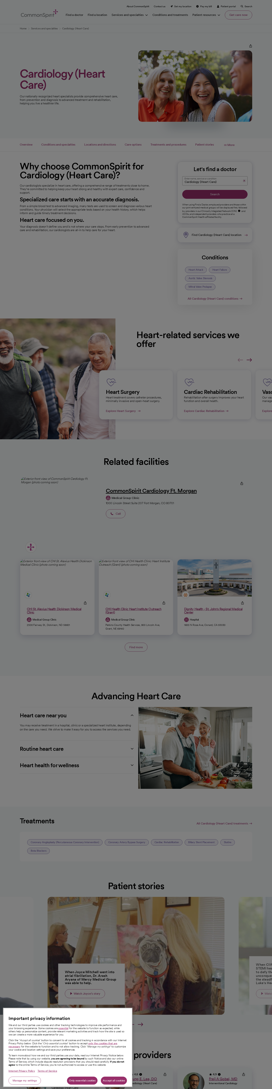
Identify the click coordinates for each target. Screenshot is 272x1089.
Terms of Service (47, 1070)
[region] (67, 1047)
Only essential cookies (82, 1080)
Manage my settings (25, 1080)
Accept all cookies (114, 1080)
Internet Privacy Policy (22, 1070)
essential (63, 1028)
